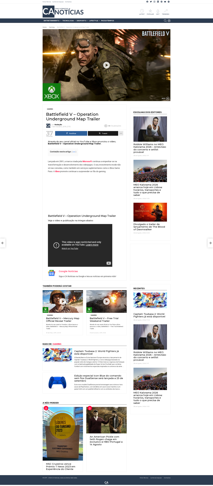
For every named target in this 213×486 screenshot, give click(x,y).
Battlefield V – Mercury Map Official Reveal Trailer (62, 319)
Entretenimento (51, 21)
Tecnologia (68, 21)
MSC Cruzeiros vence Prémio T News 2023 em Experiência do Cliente (60, 466)
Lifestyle (93, 21)
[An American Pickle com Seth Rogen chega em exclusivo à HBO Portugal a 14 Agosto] (106, 420)
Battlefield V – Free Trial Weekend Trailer (104, 319)
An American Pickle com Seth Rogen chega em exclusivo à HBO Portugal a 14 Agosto (106, 440)
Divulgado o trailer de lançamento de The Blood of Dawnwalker (149, 227)
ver (74, 152)
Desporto (81, 21)
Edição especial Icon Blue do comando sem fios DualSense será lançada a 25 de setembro (98, 378)
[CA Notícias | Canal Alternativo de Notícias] (106, 482)
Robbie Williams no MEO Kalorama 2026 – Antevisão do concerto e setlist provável (149, 148)
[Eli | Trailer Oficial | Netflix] (2, 243)
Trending (165, 14)
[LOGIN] (169, 20)
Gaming (50, 315)
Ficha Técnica (47, 2)
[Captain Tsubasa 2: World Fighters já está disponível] (57, 356)
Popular (150, 14)
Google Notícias (68, 271)
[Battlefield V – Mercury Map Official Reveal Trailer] (63, 301)
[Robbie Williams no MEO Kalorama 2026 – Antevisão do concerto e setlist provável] (150, 129)
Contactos (68, 2)
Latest (142, 14)
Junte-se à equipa (58, 2)
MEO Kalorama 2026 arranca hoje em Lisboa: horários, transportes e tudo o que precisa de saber (147, 189)
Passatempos (107, 21)
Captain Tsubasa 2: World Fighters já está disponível (96, 352)
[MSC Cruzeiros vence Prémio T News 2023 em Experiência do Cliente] (63, 434)
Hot (158, 14)
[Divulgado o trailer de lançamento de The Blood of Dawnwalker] (150, 212)
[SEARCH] (165, 20)
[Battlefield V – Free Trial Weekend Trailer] (106, 301)
